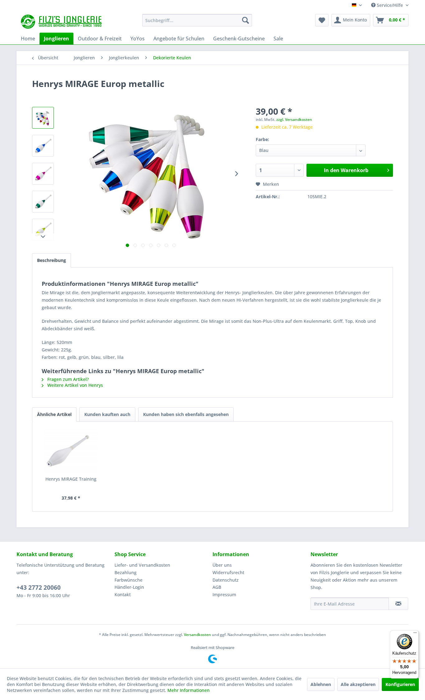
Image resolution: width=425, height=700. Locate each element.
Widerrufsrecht (228, 572)
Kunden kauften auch (107, 414)
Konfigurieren (400, 684)
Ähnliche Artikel (54, 414)
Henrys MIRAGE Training (70, 479)
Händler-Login (129, 587)
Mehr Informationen (188, 690)
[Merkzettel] (322, 20)
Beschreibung (51, 260)
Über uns (222, 565)
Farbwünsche (128, 580)
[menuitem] (197, 20)
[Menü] (415, 634)
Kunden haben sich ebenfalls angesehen (186, 414)
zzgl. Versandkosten (294, 119)
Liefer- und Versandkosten (142, 565)
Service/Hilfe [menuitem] (390, 5)
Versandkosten (197, 634)
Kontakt (122, 594)
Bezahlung (125, 572)
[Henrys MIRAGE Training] (71, 451)
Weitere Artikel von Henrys (74, 385)
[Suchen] (245, 20)
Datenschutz (226, 580)
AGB (217, 587)
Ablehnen (321, 684)
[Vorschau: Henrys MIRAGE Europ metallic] (43, 118)
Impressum (224, 594)
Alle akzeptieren (358, 684)
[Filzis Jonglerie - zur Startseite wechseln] (62, 22)
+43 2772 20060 (38, 587)
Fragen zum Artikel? (67, 379)
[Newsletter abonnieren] (398, 603)
